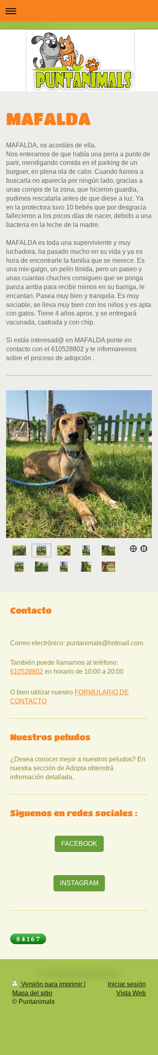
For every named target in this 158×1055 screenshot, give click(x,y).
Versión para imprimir (51, 984)
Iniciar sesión (127, 984)
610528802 (26, 671)
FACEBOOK (79, 843)
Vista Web (131, 993)
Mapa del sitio (32, 993)
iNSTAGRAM (79, 883)
